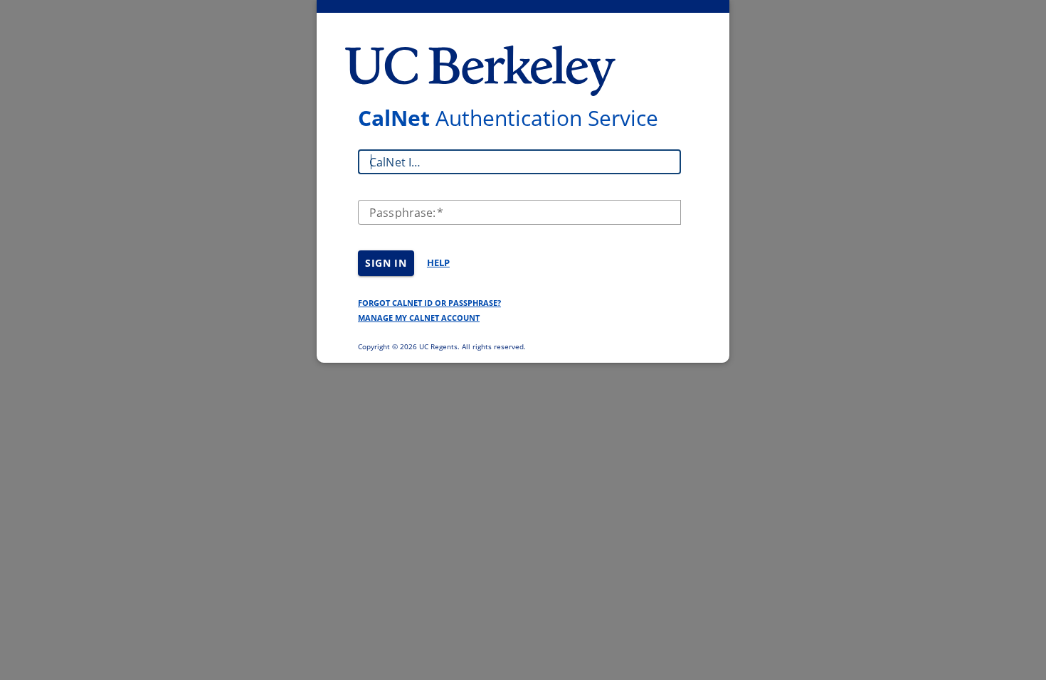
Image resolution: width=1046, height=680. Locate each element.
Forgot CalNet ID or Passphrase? (429, 302)
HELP (438, 262)
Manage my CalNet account (419, 317)
